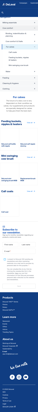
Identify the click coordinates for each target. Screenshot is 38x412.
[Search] (2, 12)
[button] (31, 122)
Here (16, 273)
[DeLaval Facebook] (12, 377)
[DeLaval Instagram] (19, 377)
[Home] (9, 4)
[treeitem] (20, 56)
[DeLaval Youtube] (25, 377)
